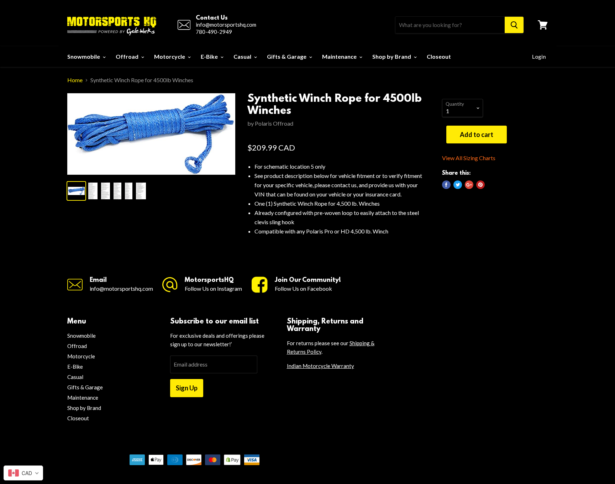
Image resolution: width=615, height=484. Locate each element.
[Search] (514, 25)
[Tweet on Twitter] (457, 184)
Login (539, 56)
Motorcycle (170, 56)
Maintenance (340, 56)
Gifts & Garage (287, 56)
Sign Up (187, 388)
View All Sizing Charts (468, 158)
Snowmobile (84, 56)
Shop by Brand (392, 56)
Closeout (439, 56)
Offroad (128, 56)
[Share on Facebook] (446, 184)
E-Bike (210, 56)
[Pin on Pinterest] (480, 184)
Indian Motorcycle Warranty (320, 366)
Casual (242, 56)
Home (75, 80)
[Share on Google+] (469, 184)
